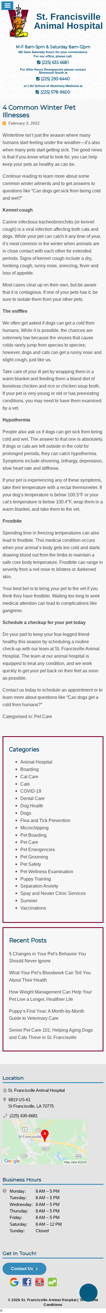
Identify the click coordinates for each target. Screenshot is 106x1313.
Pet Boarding (33, 835)
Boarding (29, 769)
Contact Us (22, 1268)
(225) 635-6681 (23, 1116)
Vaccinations (33, 907)
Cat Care (29, 776)
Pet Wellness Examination (46, 871)
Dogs (25, 813)
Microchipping (34, 827)
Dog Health (31, 805)
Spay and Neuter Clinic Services (53, 893)
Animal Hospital (36, 761)
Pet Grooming (34, 856)
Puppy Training (35, 878)
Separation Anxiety (39, 885)
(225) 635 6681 (54, 62)
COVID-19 (30, 791)
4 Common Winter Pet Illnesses (39, 111)
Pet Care (43, 716)
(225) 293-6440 (55, 78)
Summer (28, 900)
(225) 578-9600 (54, 92)
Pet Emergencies (37, 849)
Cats (25, 783)
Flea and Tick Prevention (45, 820)
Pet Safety (30, 864)
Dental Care (32, 798)
